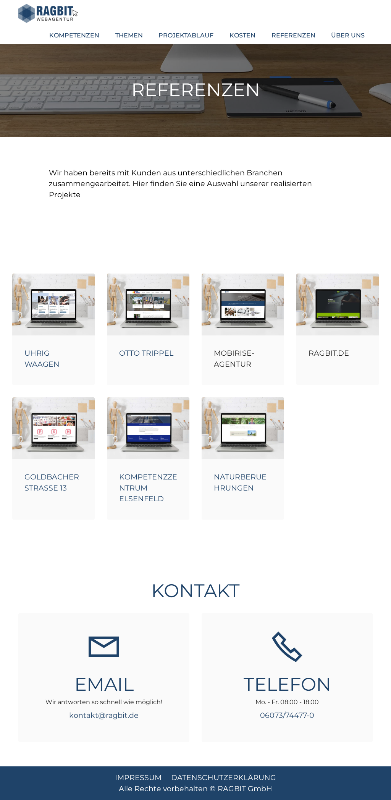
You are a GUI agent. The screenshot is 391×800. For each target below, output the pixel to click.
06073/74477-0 (287, 715)
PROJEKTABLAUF (185, 35)
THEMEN (129, 35)
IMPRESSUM (141, 777)
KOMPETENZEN (74, 35)
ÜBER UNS (348, 35)
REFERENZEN (293, 35)
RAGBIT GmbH (245, 788)
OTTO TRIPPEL (146, 353)
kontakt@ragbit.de (104, 715)
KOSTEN (242, 35)
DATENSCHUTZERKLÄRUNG (223, 777)
